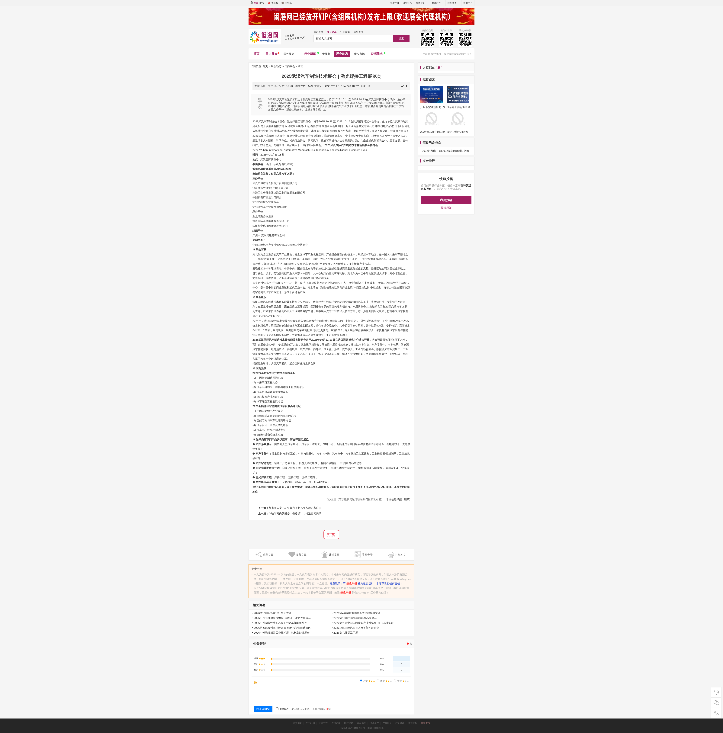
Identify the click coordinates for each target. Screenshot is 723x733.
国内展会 (318, 32)
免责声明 (297, 723)
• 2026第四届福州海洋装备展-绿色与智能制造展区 (281, 627)
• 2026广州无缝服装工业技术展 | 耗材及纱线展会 (281, 632)
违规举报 (351, 583)
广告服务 (387, 723)
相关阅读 (259, 605)
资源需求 (377, 53)
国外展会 (358, 32)
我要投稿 (446, 200)
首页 (256, 53)
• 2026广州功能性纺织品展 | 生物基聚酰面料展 (279, 622)
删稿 (406, 499)
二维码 (288, 3)
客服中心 (467, 3)
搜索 (401, 38)
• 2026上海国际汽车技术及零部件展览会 (355, 627)
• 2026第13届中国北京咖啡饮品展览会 (354, 617)
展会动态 (332, 32)
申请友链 (425, 723)
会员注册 (394, 3)
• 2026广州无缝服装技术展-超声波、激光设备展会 (281, 617)
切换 (262, 3)
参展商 (326, 53)
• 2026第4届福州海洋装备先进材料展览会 (356, 613)
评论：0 (365, 86)
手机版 (274, 3)
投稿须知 (446, 207)
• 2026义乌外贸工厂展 (345, 632)
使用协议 (335, 723)
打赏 (331, 534)
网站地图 (361, 723)
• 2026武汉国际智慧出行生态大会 (271, 613)
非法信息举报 (394, 499)
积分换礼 (399, 723)
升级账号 (407, 3)
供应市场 (359, 53)
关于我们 (310, 723)
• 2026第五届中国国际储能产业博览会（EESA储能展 (363, 622)
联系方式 (323, 723)
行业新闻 (345, 32)
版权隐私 (348, 723)
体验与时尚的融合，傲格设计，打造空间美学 (295, 513)
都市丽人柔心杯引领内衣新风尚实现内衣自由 (295, 507)
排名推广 (374, 723)
